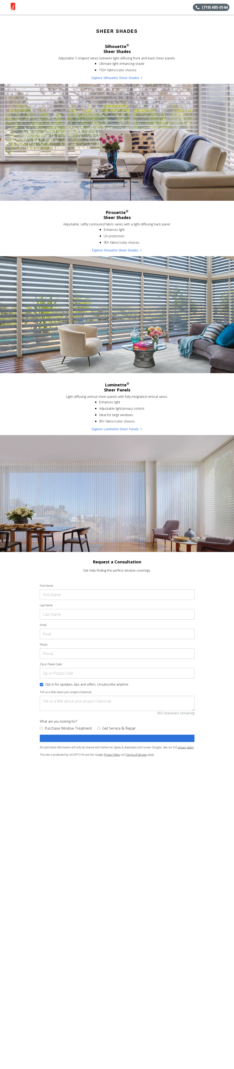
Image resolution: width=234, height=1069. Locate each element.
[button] (5, 7)
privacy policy (186, 747)
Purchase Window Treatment (68, 728)
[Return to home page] (24, 7)
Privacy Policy (112, 755)
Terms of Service (136, 755)
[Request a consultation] (117, 738)
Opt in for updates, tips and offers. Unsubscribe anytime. (87, 684)
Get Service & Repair (119, 728)
